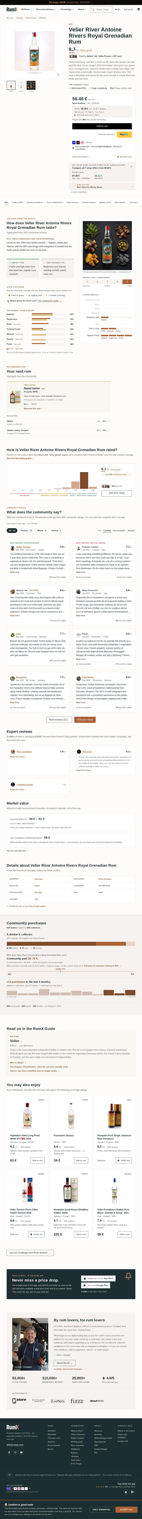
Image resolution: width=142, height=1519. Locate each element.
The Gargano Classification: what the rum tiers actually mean (40, 1067)
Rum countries (77, 1445)
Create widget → (40, 906)
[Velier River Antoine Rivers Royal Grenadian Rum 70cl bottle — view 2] (21, 85)
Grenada (39, 879)
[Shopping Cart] (138, 9)
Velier (37, 886)
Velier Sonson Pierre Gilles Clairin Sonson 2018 (24, 1211)
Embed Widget (100, 1449)
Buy (6, 202)
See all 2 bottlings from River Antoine (30, 1253)
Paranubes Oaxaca (64, 1135)
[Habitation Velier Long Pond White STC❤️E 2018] (27, 1116)
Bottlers (74, 1453)
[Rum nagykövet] (13, 751)
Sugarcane (12, 319)
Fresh (14, 344)
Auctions (51, 1442)
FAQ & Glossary (78, 1434)
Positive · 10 (26, 530)
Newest (131, 530)
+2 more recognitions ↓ (79, 192)
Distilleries (75, 1449)
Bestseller (52, 1434)
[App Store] (126, 1492)
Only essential (102, 1509)
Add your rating (117, 493)
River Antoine (105, 879)
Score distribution (55, 202)
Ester (13, 324)
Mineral (15, 334)
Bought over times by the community (89, 120)
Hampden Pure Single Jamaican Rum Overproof (114, 1137)
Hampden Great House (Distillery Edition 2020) (71, 1211)
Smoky (15, 339)
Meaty (118, 331)
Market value (105, 202)
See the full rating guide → (20, 458)
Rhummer (87, 752)
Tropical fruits (14, 329)
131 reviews (25, 1221)
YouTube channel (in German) (69, 1369)
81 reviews (112, 1221)
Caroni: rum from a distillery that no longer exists (34, 1071)
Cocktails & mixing (55, 295)
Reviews (98, 1434)
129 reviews (69, 1147)
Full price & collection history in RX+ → (102, 966)
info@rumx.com (15, 1445)
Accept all (126, 1509)
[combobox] (101, 9)
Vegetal (10, 314)
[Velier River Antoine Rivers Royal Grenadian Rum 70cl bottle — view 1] (11, 85)
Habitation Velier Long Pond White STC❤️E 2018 (25, 1137)
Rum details (120, 202)
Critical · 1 (56, 530)
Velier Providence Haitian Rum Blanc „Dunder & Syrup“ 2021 (113, 1211)
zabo (18, 634)
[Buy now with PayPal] (124, 134)
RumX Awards (54, 1445)
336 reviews (69, 1221)
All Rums (51, 1431)
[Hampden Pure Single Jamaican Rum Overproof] (114, 1116)
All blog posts (77, 1442)
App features (100, 1442)
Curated (107, 530)
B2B (96, 1445)
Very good (86, 50)
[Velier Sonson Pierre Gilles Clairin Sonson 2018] (27, 1190)
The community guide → (50, 301)
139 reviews (25, 1147)
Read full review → (18, 757)
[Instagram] (15, 1452)
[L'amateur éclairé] (13, 784)
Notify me (125, 1160)
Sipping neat (35, 295)
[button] (34, 51)
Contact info (123, 1441)
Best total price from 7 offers (88, 115)
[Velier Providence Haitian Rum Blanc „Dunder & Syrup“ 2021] (114, 1190)
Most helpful (119, 530)
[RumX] (12, 9)
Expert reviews (89, 202)
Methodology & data (103, 1438)
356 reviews (112, 1147)
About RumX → (65, 1363)
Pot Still (38, 892)
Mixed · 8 (41, 530)
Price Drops (76, 1464)
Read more (14, 572)
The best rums (54, 1438)
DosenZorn (21, 677)
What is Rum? (77, 1431)
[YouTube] (21, 1452)
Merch (50, 1449)
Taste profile (17, 202)
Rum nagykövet (24, 752)
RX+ (96, 1453)
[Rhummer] (79, 751)
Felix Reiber (87, 677)
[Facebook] (9, 1452)
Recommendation (35, 202)
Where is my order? (126, 1431)
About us (98, 1431)
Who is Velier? (18, 1063)
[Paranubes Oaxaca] (71, 1116)
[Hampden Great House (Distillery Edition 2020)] (71, 1190)
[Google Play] (132, 1492)
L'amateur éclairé (25, 784)
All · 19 (12, 530)
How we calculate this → (17, 851)
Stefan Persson (23, 547)
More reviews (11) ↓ (59, 720)
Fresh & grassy (16, 295)
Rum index (75, 1460)
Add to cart (102, 126)
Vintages (75, 1456)
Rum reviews (72, 202)
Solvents (110, 331)
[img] (12, 993)
